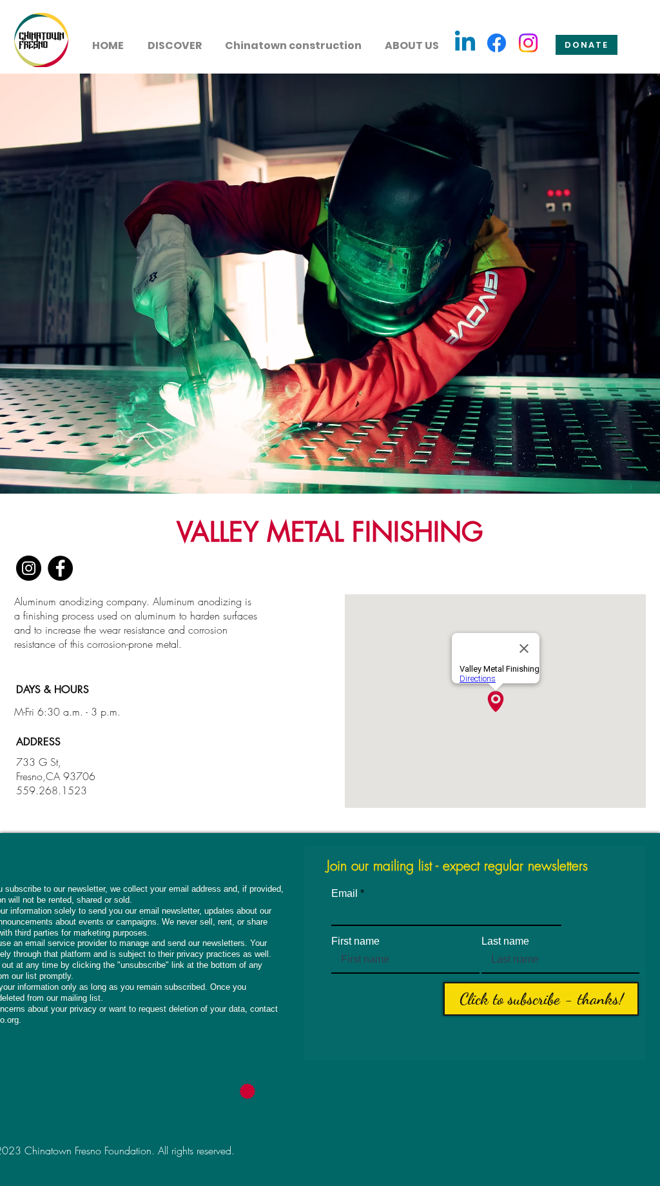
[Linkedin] (465, 42)
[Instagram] (528, 42)
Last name (505, 941)
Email (344, 894)
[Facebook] (496, 42)
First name (355, 941)
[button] (174, 40)
